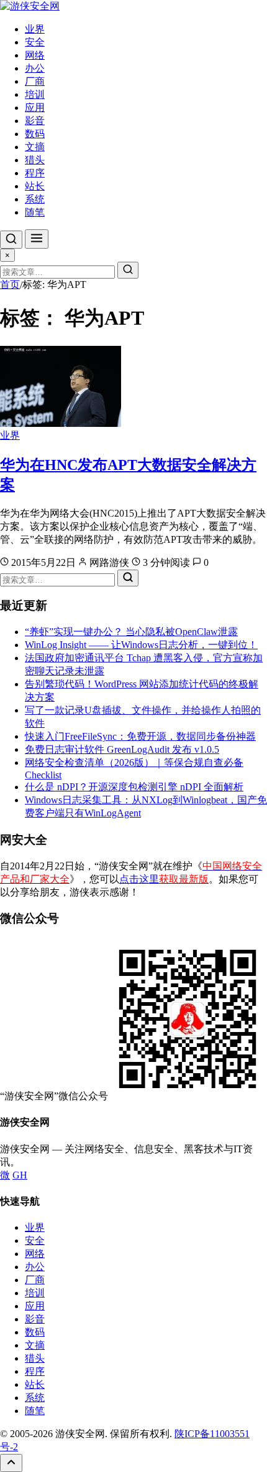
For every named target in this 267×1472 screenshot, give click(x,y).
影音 (35, 120)
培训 (35, 94)
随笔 (35, 212)
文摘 (35, 146)
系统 (35, 199)
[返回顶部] (11, 1463)
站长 (35, 186)
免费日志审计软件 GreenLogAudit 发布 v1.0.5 (122, 749)
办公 (35, 68)
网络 (35, 55)
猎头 (35, 160)
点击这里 (164, 879)
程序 (35, 173)
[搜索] (11, 240)
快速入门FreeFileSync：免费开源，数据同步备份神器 (140, 736)
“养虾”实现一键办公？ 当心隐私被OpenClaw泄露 (131, 631)
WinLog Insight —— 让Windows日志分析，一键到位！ (141, 644)
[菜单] (36, 239)
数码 (35, 133)
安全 (35, 42)
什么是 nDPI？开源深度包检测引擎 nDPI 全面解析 (134, 786)
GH (19, 1175)
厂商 (35, 81)
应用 (35, 107)
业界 (35, 29)
